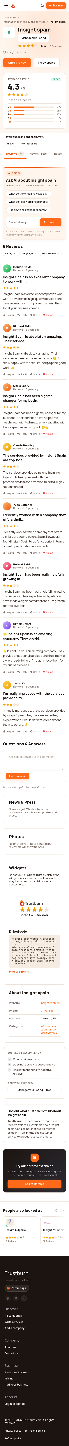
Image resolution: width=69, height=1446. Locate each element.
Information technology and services (24, 21)
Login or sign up (15, 1403)
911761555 (47, 1011)
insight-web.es (50, 1003)
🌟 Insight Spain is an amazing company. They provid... (27, 636)
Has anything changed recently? (28, 210)
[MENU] (6, 5)
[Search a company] (42, 5)
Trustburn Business (17, 1372)
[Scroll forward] (63, 1210)
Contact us (11, 1353)
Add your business (16, 1384)
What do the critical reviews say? (29, 193)
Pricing (9, 1378)
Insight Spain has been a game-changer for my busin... (28, 398)
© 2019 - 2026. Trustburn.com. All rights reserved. (29, 1421)
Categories (9, 17)
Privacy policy (13, 1430)
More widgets (17, 971)
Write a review (14, 1322)
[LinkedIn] (24, 1298)
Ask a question (17, 776)
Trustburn (17, 1272)
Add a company (14, 1328)
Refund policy (13, 1438)
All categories (13, 1315)
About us (10, 1347)
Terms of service (35, 1430)
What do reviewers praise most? (28, 201)
